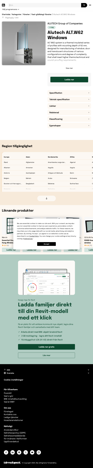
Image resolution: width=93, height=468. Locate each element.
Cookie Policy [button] (34, 236)
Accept (46, 244)
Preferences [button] (28, 238)
